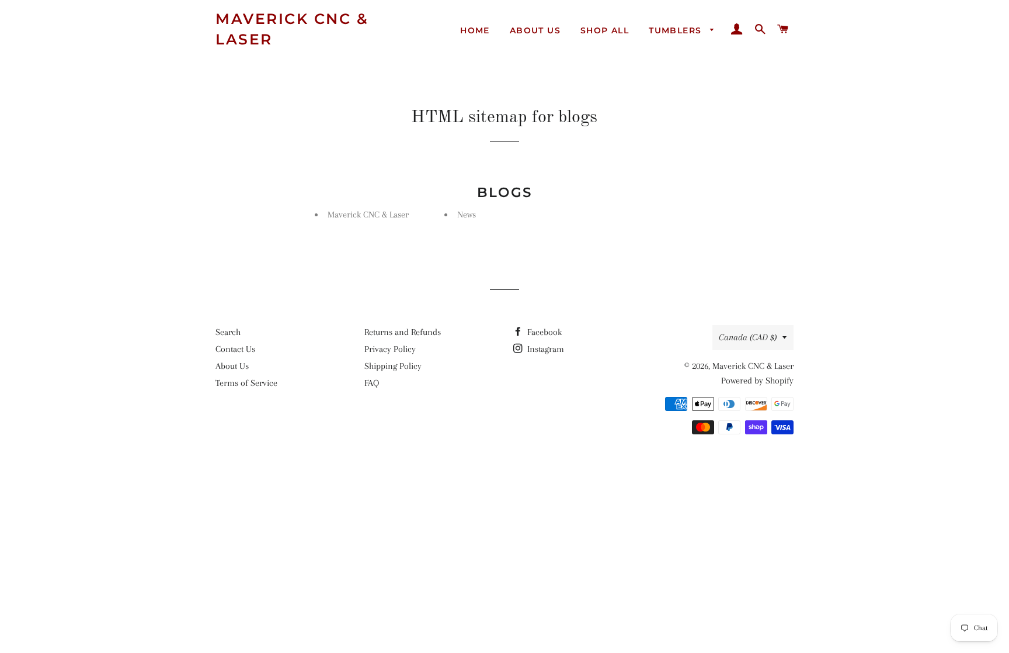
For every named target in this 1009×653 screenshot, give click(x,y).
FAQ (371, 383)
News (466, 214)
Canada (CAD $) (748, 337)
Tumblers (677, 30)
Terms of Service (246, 383)
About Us (535, 30)
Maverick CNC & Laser (291, 29)
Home (475, 30)
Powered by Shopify (757, 380)
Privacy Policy (390, 349)
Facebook (543, 332)
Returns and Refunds (402, 332)
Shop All (604, 30)
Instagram (544, 349)
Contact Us (235, 349)
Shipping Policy (393, 366)
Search (228, 332)
